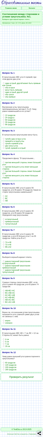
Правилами (32, 434)
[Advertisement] (21, 47)
